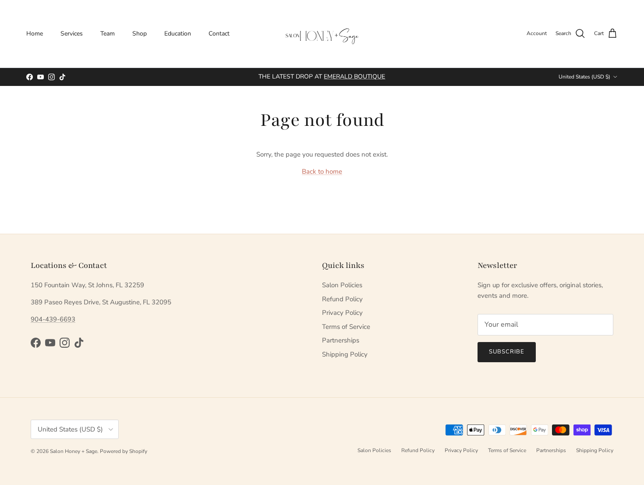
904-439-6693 (53, 319)
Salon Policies (342, 285)
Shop (139, 33)
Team (107, 33)
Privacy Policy (342, 312)
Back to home (322, 171)
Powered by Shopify (123, 451)
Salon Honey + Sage (73, 451)
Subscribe (506, 352)
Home (34, 33)
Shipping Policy (345, 354)
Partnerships (340, 340)
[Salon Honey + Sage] (322, 34)
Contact (219, 33)
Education (177, 33)
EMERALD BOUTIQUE (354, 76)
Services (71, 33)
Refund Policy (342, 299)
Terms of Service (346, 326)
